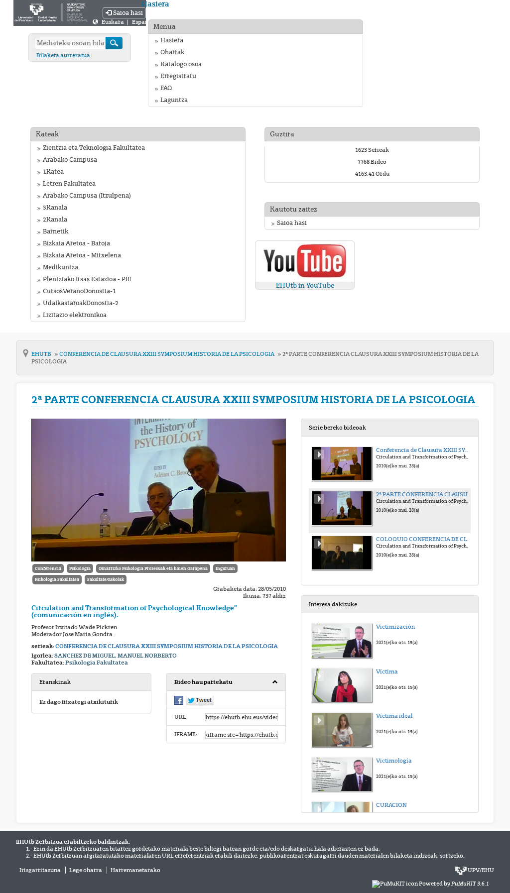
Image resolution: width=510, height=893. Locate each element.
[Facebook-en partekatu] (178, 699)
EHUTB (41, 353)
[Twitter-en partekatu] (199, 699)
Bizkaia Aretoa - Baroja (76, 243)
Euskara (113, 21)
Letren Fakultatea (69, 183)
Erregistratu (178, 76)
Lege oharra (85, 870)
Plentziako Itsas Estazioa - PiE (87, 279)
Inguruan (225, 568)
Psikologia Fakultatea (57, 579)
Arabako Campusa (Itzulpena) (87, 195)
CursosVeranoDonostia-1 (79, 291)
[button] (226, 682)
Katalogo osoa (181, 64)
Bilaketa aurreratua (63, 55)
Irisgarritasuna (40, 870)
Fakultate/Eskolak (105, 579)
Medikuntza (60, 267)
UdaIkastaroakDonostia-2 (81, 303)
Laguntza (174, 100)
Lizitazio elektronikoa (75, 315)
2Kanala (55, 219)
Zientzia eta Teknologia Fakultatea (94, 147)
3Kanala (55, 207)
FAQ (166, 88)
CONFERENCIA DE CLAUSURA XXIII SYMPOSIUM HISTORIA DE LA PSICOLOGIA (167, 353)
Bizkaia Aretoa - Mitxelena (82, 255)
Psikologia (80, 568)
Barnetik (55, 231)
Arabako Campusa (70, 159)
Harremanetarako (135, 870)
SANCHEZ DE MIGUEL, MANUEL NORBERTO (115, 655)
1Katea (53, 171)
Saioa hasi (127, 12)
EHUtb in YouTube (305, 285)
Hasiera (171, 40)
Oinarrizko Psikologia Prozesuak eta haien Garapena (153, 568)
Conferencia (48, 568)
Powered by (454, 883)
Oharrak (172, 52)
